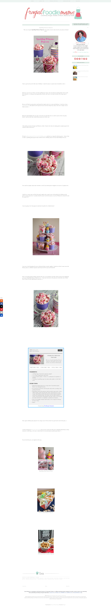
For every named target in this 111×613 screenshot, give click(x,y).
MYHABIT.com (63, 592)
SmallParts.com (69, 592)
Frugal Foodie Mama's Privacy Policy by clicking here (57, 595)
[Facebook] (1, 303)
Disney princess (40, 578)
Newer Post (24, 586)
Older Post (67, 586)
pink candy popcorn (48, 578)
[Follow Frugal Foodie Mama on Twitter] (75, 59)
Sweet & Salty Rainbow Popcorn (46, 512)
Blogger (64, 604)
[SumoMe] (1, 315)
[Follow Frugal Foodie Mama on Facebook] (77, 59)
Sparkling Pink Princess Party (46, 471)
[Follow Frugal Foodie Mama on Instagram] (82, 59)
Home (46, 586)
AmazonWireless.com (77, 592)
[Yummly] (1, 300)
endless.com (58, 592)
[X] (1, 306)
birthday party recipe (31, 578)
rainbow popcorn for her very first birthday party (36, 136)
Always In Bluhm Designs (55, 604)
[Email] (1, 312)
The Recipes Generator (49, 406)
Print (60, 350)
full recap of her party (35, 429)
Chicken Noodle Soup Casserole (83, 76)
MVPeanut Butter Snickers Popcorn (46, 554)
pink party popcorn (58, 578)
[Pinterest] (1, 309)
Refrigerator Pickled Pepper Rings (83, 65)
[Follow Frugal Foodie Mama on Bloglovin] (84, 59)
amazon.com (51, 592)
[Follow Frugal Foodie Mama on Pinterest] (80, 59)
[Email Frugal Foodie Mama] (86, 59)
